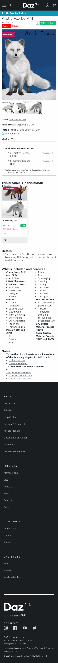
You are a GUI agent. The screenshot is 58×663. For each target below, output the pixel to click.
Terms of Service (35, 648)
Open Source (10, 444)
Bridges (7, 507)
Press (7, 493)
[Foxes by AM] (14, 201)
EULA (14, 651)
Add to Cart (48, 22)
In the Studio (10, 528)
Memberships (11, 472)
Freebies (8, 570)
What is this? (48, 153)
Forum (7, 542)
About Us (8, 486)
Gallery (7, 535)
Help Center (10, 417)
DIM (38, 129)
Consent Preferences (14, 451)
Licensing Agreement (14, 648)
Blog (6, 479)
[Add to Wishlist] (37, 23)
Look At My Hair (17, 360)
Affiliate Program (12, 430)
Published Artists (12, 577)
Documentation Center (15, 437)
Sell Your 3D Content (14, 424)
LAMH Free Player (18, 363)
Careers (8, 500)
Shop (6, 563)
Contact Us (9, 403)
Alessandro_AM (17, 119)
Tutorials (8, 410)
